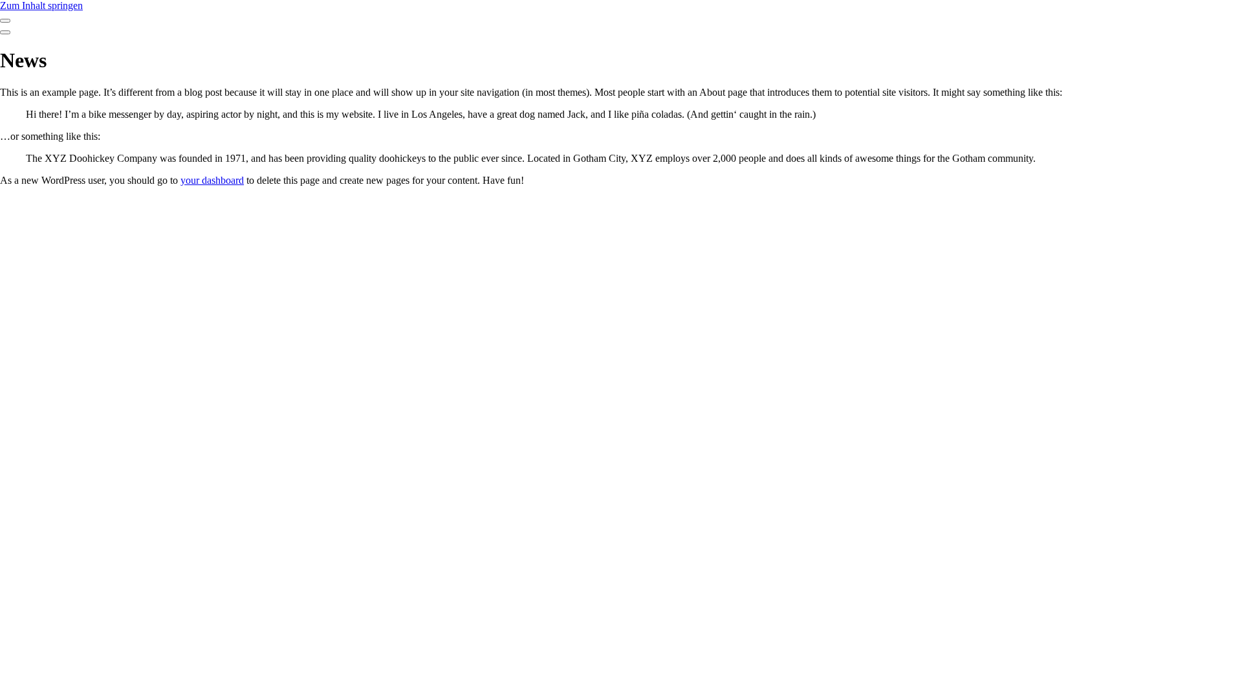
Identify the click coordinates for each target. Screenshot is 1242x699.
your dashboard (212, 180)
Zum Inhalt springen (41, 5)
